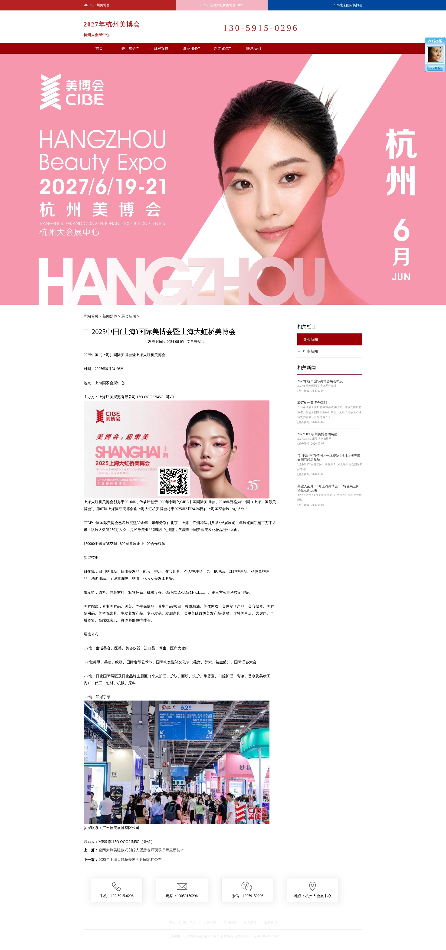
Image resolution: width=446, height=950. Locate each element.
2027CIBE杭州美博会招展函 (317, 434)
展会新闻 (128, 316)
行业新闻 (310, 351)
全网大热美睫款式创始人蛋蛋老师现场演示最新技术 (141, 850)
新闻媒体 (221, 48)
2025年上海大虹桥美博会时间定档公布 (130, 859)
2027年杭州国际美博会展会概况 (320, 381)
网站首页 (91, 316)
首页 (99, 48)
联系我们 (253, 48)
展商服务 (190, 48)
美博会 (126, 355)
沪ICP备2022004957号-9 (262, 936)
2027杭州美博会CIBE (312, 403)
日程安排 (161, 48)
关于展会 (128, 48)
